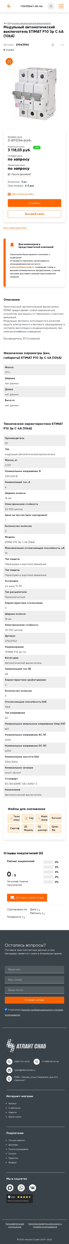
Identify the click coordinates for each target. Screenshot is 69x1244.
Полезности (14, 916)
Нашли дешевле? (21, 174)
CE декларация (45, 828)
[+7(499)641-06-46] (31, 6)
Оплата (12, 1153)
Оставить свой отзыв (30, 897)
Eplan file (55, 828)
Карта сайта (14, 1117)
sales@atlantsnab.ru (22, 267)
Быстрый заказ (34, 213)
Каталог (56, 818)
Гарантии (13, 1158)
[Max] (9, 1187)
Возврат (12, 1162)
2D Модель (28, 828)
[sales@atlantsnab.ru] (20, 1070)
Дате (33, 909)
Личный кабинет (16, 1140)
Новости (12, 1112)
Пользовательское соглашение (14, 1225)
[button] (34, 1000)
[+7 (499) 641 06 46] (46, 1062)
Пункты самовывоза (18, 1149)
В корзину (34, 203)
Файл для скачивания (47, 818)
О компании (14, 1108)
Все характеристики (15, 228)
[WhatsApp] (21, 1186)
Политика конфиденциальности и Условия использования (45, 1225)
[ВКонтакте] (32, 1186)
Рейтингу (35, 913)
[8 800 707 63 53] (17, 1062)
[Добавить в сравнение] (52, 44)
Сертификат (17, 828)
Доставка (13, 1145)
